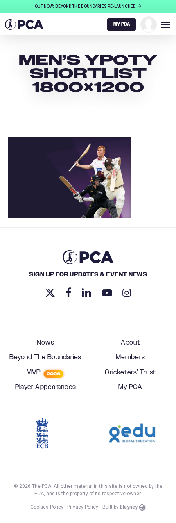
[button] (165, 24)
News (45, 343)
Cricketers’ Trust (130, 373)
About (130, 343)
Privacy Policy (82, 507)
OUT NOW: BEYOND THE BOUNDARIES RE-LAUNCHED (85, 6)
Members (130, 358)
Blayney (129, 507)
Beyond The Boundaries (45, 358)
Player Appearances (46, 387)
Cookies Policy (46, 507)
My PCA (130, 387)
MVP (44, 373)
